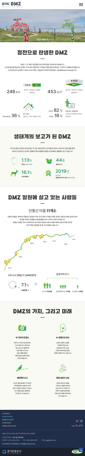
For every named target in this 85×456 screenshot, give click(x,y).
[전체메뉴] (81, 4)
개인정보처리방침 (7, 416)
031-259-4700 (13, 440)
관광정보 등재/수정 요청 (9, 426)
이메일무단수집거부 (8, 420)
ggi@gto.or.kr (51, 440)
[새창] (77, 450)
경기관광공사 (6, 413)
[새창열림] (77, 421)
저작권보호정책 (6, 423)
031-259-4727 (32, 440)
